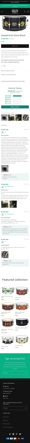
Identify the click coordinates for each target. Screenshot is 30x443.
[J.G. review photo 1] (5, 168)
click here (5, 398)
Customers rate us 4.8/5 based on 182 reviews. (13, 81)
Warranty (5, 420)
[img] (4, 129)
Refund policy (6, 423)
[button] (2, 11)
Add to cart (15, 46)
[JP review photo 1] (5, 254)
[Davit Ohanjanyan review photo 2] (13, 204)
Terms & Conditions (8, 427)
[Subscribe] (25, 373)
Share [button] (4, 66)
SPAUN (16, 440)
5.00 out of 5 (19, 91)
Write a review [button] (15, 107)
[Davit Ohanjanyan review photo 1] (5, 204)
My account (6, 417)
